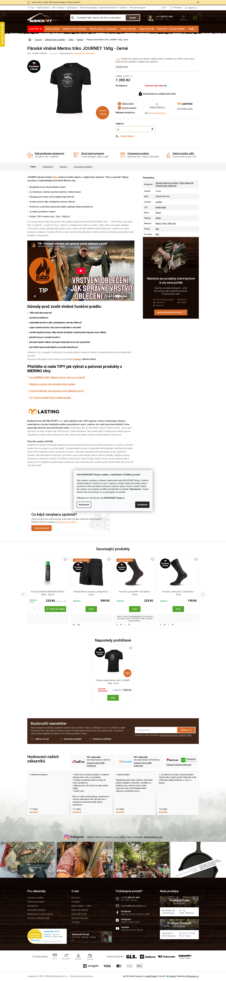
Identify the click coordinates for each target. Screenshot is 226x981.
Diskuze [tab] (63, 166)
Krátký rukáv (161, 207)
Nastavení (84, 504)
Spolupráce (72, 7)
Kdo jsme (76, 897)
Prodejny (76, 901)
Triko (118, 59)
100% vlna (171, 223)
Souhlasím (142, 504)
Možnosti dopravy (157, 113)
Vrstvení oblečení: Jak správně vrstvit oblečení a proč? (56, 391)
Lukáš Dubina (151, 976)
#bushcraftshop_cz (153, 837)
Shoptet (172, 976)
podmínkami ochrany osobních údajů (175, 735)
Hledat (133, 18)
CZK (164, 8)
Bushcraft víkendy (80, 910)
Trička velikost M (186, 183)
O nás (31, 7)
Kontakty (76, 922)
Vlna (164, 223)
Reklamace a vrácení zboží (39, 914)
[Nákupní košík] (193, 18)
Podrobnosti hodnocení (84, 53)
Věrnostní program (137, 7)
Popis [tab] (33, 166)
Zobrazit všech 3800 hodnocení (143, 764)
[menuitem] (35, 29)
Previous (23, 594)
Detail (91, 609)
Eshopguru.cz (193, 976)
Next (203, 594)
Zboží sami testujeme (92, 153)
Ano (157, 229)
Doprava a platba (35, 897)
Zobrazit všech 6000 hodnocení (96, 764)
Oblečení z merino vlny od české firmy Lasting (52, 384)
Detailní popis (122, 66)
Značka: (185, 104)
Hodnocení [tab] (48, 166)
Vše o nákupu (58, 7)
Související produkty (83, 166)
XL (129, 624)
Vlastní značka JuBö (183, 153)
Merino (158, 223)
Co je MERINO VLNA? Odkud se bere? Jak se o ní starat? (57, 377)
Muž (157, 234)
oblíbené (183, 20)
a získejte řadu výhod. (159, 93)
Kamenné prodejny (88, 7)
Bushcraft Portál (107, 7)
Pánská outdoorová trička (167, 183)
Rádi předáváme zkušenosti (49, 153)
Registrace (192, 8)
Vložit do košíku (57, 609)
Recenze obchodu (80, 918)
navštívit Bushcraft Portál (169, 312)
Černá (158, 212)
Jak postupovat (41, 528)
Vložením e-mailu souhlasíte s (163, 735)
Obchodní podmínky (36, 910)
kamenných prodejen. (67, 522)
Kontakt (123, 7)
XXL (79, 624)
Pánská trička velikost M (166, 186)
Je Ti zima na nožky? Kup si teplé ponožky (50, 397)
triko (54, 177)
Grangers (77, 359)
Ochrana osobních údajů (38, 918)
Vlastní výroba (43, 7)
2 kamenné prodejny (138, 153)
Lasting (159, 202)
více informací (179, 903)
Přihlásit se (186, 730)
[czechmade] (178, 574)
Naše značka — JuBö (81, 906)
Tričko (158, 218)
